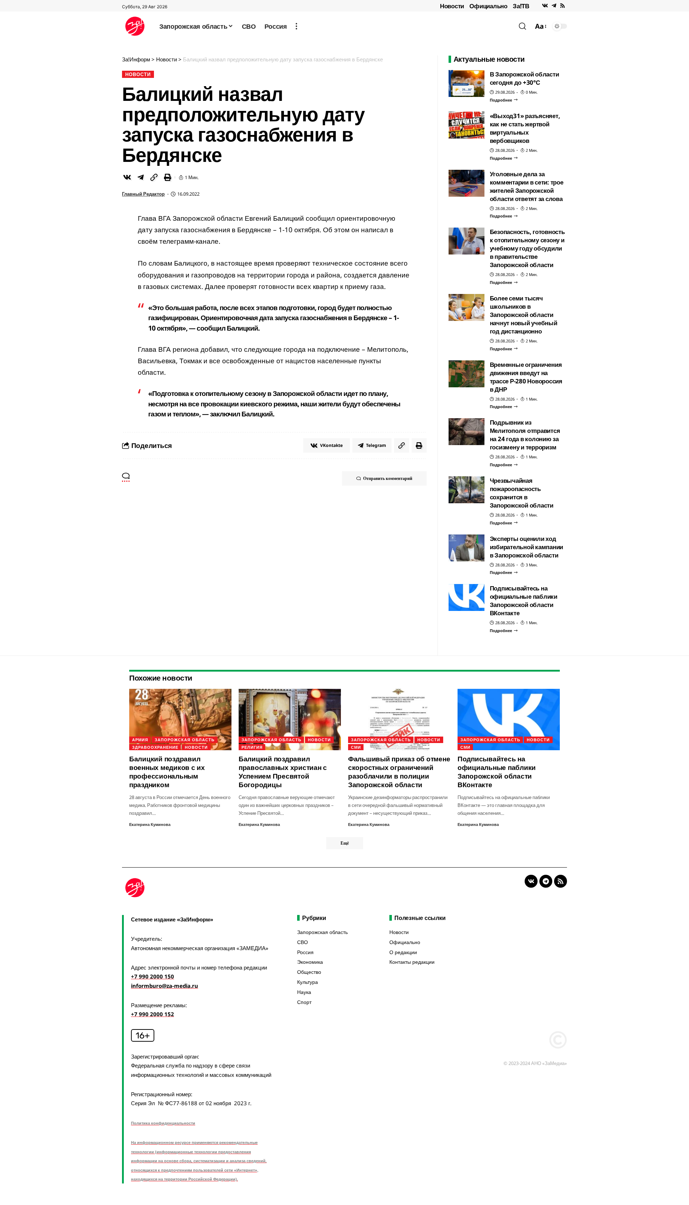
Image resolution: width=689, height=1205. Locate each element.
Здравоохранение (155, 747)
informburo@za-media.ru (164, 985)
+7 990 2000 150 (152, 976)
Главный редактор (143, 194)
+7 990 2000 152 (152, 1014)
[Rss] (562, 5)
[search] (522, 26)
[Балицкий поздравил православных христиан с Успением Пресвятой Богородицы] (290, 719)
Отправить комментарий (387, 478)
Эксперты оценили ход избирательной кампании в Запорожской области (526, 546)
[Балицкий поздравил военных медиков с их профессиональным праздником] (180, 719)
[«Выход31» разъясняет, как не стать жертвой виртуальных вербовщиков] (466, 125)
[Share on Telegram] (141, 177)
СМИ (356, 747)
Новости (452, 6)
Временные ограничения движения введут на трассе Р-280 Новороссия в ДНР (526, 376)
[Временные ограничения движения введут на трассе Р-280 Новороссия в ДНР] (466, 373)
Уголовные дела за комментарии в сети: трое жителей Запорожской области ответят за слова (526, 186)
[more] (296, 26)
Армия (140, 739)
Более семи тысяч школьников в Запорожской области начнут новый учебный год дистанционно (523, 314)
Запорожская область (185, 739)
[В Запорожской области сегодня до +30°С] (466, 83)
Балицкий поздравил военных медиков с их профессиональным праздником (167, 771)
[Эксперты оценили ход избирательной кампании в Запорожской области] (466, 547)
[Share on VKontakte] (127, 177)
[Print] (168, 177)
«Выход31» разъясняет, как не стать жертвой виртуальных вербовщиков (525, 128)
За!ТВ (521, 6)
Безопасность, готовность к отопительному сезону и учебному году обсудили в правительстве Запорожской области (527, 248)
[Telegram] (554, 5)
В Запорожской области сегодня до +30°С (524, 78)
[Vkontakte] (545, 5)
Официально (488, 6)
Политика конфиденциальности (163, 1123)
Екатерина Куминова (149, 824)
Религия (252, 747)
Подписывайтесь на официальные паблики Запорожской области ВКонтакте (523, 600)
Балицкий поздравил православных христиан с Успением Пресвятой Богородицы (283, 771)
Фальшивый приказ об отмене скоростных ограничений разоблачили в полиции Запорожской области (399, 771)
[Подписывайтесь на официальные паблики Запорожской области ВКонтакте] (466, 597)
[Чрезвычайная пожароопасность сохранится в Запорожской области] (466, 489)
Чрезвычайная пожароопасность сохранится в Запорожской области (521, 492)
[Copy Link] (154, 177)
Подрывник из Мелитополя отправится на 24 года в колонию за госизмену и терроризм (525, 434)
